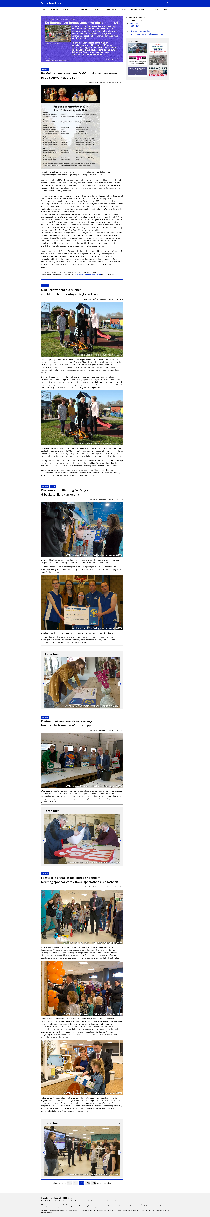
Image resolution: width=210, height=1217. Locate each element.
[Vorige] (43, 683)
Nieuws (45, 69)
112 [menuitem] (75, 9)
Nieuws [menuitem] (54, 9)
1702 (69, 1183)
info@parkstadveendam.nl (141, 31)
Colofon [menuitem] (153, 9)
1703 (75, 1183)
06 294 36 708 (136, 26)
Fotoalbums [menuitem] (110, 9)
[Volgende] (120, 683)
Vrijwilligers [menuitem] (137, 9)
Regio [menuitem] (84, 9)
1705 (88, 1183)
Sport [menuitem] (66, 9)
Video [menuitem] (124, 9)
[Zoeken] (168, 3)
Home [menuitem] (44, 9)
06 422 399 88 (136, 23)
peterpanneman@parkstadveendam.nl (146, 34)
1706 (94, 1183)
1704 (81, 1183)
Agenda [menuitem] (95, 9)
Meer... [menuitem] (166, 9)
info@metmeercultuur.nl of (89, 275)
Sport (53, 486)
